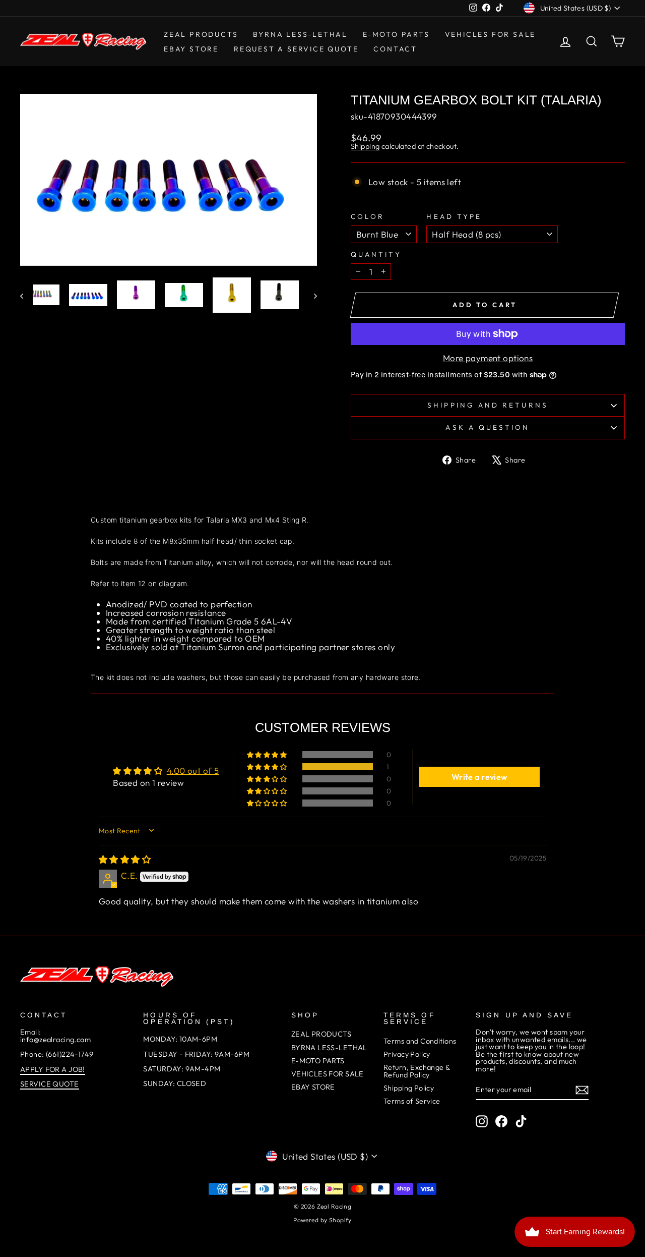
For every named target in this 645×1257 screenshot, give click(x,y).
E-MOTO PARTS (396, 34)
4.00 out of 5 (193, 770)
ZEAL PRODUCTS (201, 34)
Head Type (454, 216)
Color (367, 216)
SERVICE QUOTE (49, 1084)
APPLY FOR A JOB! (52, 1069)
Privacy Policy (406, 1054)
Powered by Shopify (322, 1220)
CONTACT (395, 48)
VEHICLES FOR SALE (490, 34)
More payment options (488, 358)
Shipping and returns (487, 405)
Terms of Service (411, 1101)
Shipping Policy (408, 1088)
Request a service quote (296, 48)
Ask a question (487, 427)
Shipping (365, 146)
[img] (125, 859)
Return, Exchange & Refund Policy (416, 1071)
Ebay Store (191, 48)
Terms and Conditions (420, 1041)
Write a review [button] (479, 777)
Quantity (376, 254)
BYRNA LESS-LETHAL (300, 34)
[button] (267, 766)
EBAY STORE (313, 1087)
